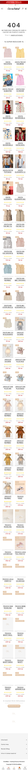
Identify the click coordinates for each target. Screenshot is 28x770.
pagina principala (17, 35)
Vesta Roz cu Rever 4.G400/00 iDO (20, 91)
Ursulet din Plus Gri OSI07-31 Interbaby (8, 389)
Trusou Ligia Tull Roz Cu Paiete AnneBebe (20, 554)
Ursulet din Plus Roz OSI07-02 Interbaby (20, 362)
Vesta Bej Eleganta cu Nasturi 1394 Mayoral (20, 308)
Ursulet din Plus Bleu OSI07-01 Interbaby (20, 389)
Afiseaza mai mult (14, 705)
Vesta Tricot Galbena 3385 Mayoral (20, 64)
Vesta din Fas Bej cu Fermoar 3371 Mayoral (20, 227)
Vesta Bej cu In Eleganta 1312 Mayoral (8, 335)
